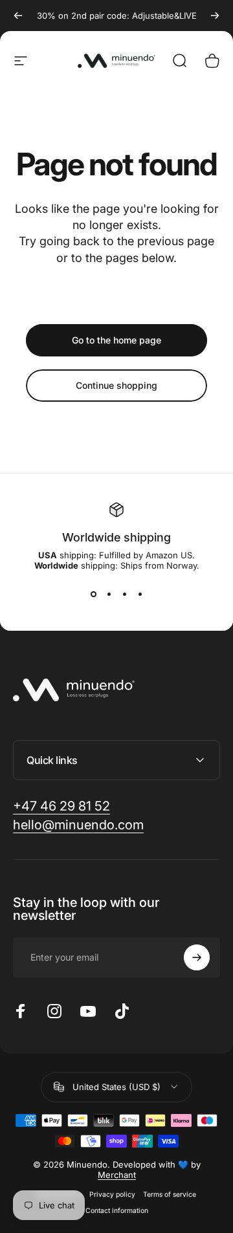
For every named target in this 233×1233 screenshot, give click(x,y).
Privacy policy (112, 1194)
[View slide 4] (140, 594)
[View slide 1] (93, 594)
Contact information (116, 1210)
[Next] (215, 15)
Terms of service (169, 1194)
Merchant (117, 1175)
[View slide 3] (124, 594)
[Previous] (18, 15)
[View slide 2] (108, 594)
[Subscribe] (197, 957)
